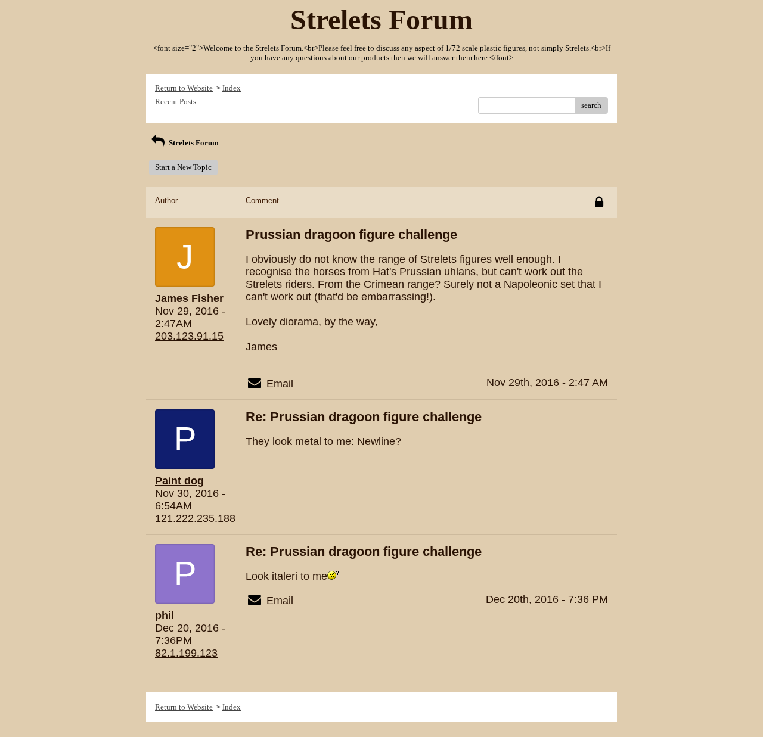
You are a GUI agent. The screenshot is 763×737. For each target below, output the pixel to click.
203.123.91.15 (189, 336)
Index (231, 87)
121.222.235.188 (195, 518)
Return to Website (184, 87)
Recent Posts (175, 101)
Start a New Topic (183, 167)
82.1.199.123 (186, 653)
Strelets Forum (193, 142)
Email (279, 384)
